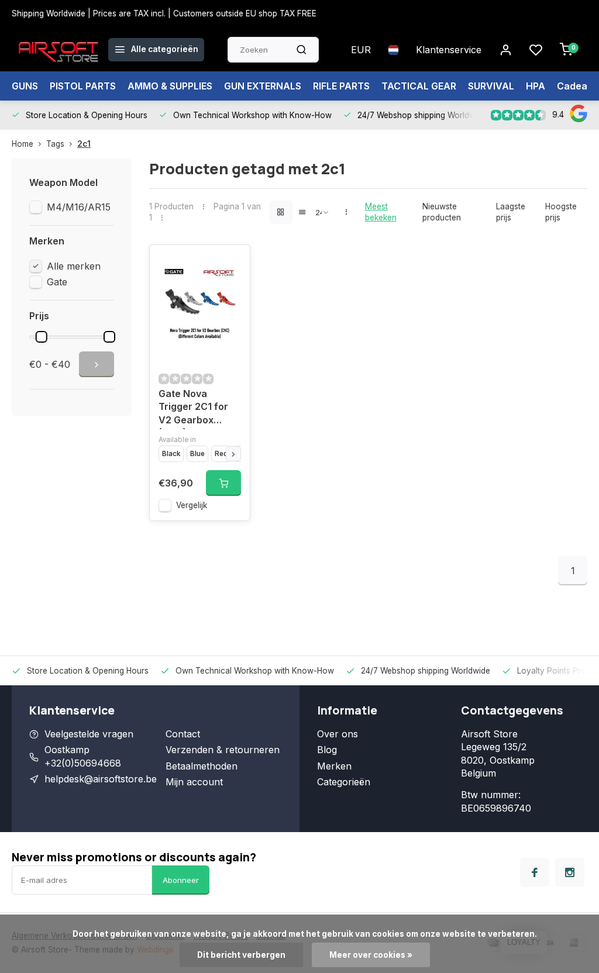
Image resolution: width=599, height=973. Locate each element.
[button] (233, 453)
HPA (535, 86)
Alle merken (74, 266)
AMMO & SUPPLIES (170, 86)
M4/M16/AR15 (79, 207)
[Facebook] (534, 872)
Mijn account (194, 782)
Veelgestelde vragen (88, 734)
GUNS (25, 86)
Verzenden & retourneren (223, 749)
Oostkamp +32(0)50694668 (82, 756)
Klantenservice (448, 50)
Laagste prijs (510, 212)
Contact (183, 734)
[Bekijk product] (223, 483)
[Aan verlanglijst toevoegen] (232, 262)
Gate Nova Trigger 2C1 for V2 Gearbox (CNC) (193, 408)
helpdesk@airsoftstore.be (100, 779)
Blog (327, 749)
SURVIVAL (491, 86)
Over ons (337, 734)
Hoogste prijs (561, 212)
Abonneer (181, 880)
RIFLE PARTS (341, 86)
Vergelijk (191, 505)
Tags (55, 144)
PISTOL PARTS (83, 86)
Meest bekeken (381, 212)
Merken (334, 766)
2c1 (84, 144)
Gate (57, 282)
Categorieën (343, 782)
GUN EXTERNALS (262, 86)
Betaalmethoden (201, 766)
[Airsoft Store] (58, 49)
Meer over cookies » (370, 955)
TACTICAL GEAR (418, 86)
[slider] (41, 337)
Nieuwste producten (441, 212)
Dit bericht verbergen (241, 955)
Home (22, 144)
